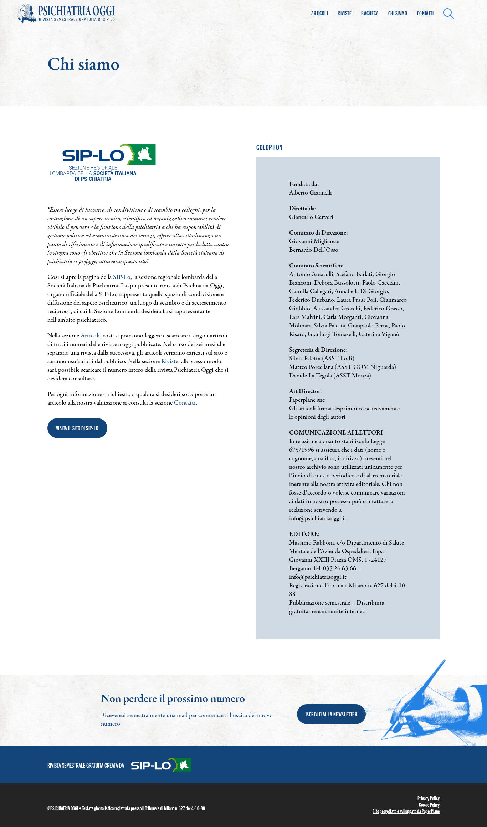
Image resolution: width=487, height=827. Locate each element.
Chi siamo (397, 13)
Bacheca (370, 13)
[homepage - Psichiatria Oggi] (74, 13)
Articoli (319, 13)
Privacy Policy (428, 798)
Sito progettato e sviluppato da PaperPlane (406, 811)
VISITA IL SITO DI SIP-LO (77, 428)
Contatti (425, 13)
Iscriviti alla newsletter (331, 714)
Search (450, 12)
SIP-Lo (121, 277)
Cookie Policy (429, 804)
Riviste (345, 13)
